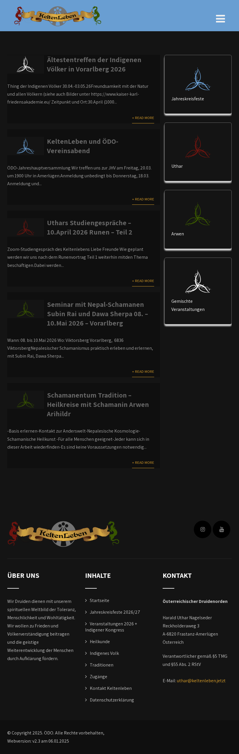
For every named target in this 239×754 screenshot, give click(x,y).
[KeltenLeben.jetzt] (57, 16)
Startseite (99, 600)
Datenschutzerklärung (112, 700)
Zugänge (98, 676)
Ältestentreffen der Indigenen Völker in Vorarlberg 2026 (94, 64)
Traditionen (101, 665)
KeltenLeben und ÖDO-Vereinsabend (82, 146)
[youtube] (221, 529)
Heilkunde (100, 641)
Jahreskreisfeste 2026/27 (115, 612)
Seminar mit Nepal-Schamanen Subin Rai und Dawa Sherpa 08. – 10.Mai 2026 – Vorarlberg (97, 314)
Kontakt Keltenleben (111, 688)
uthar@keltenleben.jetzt (201, 681)
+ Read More (143, 117)
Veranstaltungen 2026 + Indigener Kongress (111, 627)
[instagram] (202, 529)
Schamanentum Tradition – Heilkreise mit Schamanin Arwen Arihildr (98, 404)
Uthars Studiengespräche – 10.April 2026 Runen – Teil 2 (89, 227)
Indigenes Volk (104, 653)
